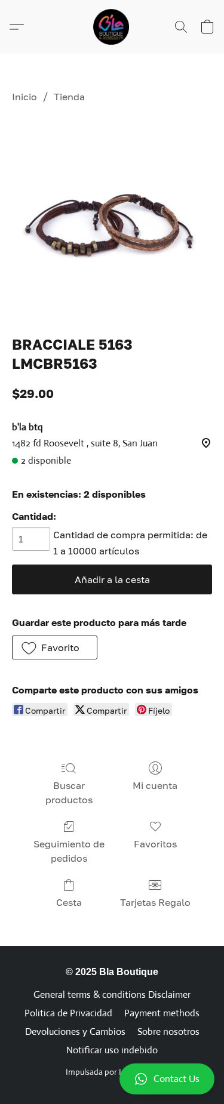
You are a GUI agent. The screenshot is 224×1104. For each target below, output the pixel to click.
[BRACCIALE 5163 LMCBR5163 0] (112, 217)
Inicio (24, 97)
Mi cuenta (155, 785)
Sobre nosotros (168, 1031)
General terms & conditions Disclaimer (112, 994)
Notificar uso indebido (112, 1050)
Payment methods (162, 1013)
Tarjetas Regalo (155, 902)
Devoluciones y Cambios (75, 1031)
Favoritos (155, 844)
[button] (112, 1078)
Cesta (69, 902)
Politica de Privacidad (68, 1013)
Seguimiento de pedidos (69, 851)
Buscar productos (69, 792)
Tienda (69, 97)
